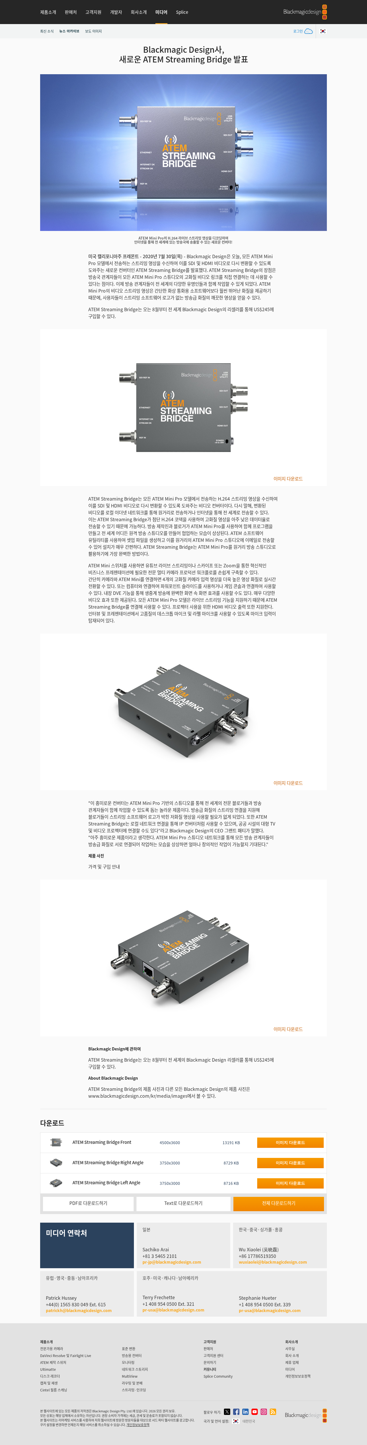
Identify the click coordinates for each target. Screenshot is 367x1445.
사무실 (290, 1348)
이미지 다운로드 (288, 479)
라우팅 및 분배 (132, 1383)
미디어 (161, 12)
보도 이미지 (93, 31)
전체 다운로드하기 (278, 1203)
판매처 (71, 12)
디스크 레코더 (50, 1376)
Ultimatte (48, 1369)
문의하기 (210, 1362)
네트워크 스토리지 (135, 1369)
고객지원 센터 (213, 1355)
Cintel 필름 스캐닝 (53, 1389)
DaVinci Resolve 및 (65, 1355)
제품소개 (48, 12)
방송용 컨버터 (132, 1355)
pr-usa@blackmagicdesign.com (173, 1310)
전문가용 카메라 (51, 1348)
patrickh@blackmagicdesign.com (79, 1310)
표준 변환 (128, 1348)
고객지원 (93, 12)
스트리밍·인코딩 (134, 1389)
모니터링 (128, 1362)
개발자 (116, 12)
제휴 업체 (292, 1362)
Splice (182, 12)
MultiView (130, 1376)
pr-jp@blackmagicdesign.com (171, 1262)
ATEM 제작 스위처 (53, 1362)
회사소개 (139, 12)
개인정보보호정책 (298, 1376)
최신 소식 (47, 31)
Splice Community (218, 1376)
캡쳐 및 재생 (49, 1383)
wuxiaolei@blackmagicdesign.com (273, 1262)
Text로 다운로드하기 (183, 1203)
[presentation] (48, 152)
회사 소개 (292, 1355)
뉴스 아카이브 (69, 31)
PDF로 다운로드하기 (88, 1203)
